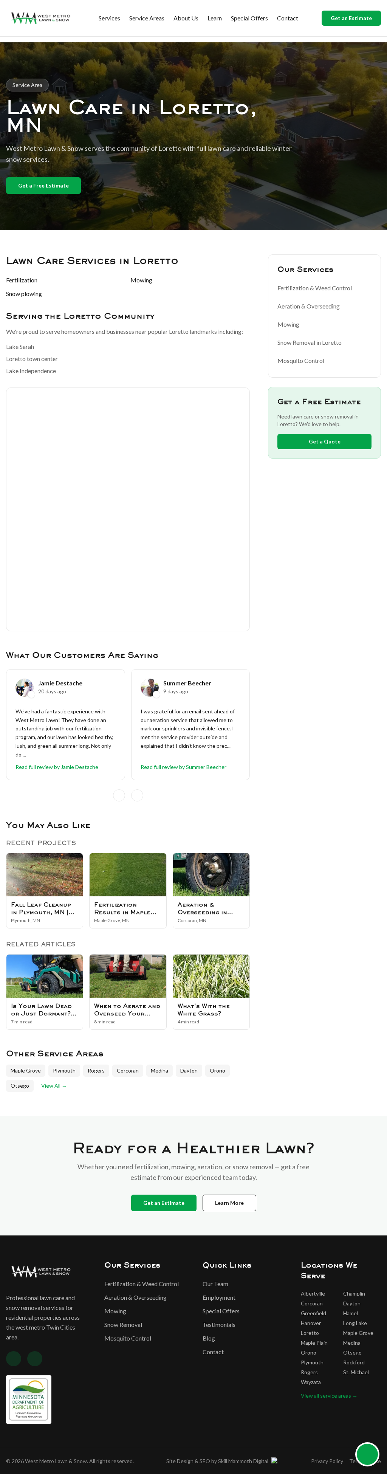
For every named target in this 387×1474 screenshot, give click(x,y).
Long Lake (355, 1323)
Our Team (215, 1283)
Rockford (354, 1362)
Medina (159, 1070)
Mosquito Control (300, 360)
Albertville (313, 1293)
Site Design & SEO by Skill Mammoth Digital (217, 1461)
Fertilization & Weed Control (314, 287)
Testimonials (219, 1324)
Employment (219, 1297)
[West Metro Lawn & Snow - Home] (40, 18)
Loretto (310, 1333)
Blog (209, 1338)
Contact (287, 18)
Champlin (354, 1293)
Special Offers (249, 18)
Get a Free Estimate (43, 185)
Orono (217, 1070)
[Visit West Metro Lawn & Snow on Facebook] (13, 1358)
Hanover (311, 1323)
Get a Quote (325, 441)
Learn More (229, 1203)
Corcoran (128, 1070)
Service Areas (146, 18)
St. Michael (356, 1372)
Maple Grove (26, 1070)
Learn (214, 18)
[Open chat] (367, 1454)
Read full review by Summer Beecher (183, 767)
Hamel (350, 1313)
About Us (185, 18)
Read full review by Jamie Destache (56, 767)
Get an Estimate (351, 18)
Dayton (189, 1070)
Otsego (20, 1085)
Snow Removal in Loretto (309, 342)
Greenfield (313, 1313)
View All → (54, 1085)
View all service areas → (329, 1395)
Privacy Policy (327, 1461)
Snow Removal (123, 1324)
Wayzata (311, 1382)
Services (109, 18)
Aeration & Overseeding (308, 306)
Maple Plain (314, 1342)
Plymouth (64, 1070)
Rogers (96, 1070)
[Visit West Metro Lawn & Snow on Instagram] (34, 1358)
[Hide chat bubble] (376, 1445)
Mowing (288, 324)
